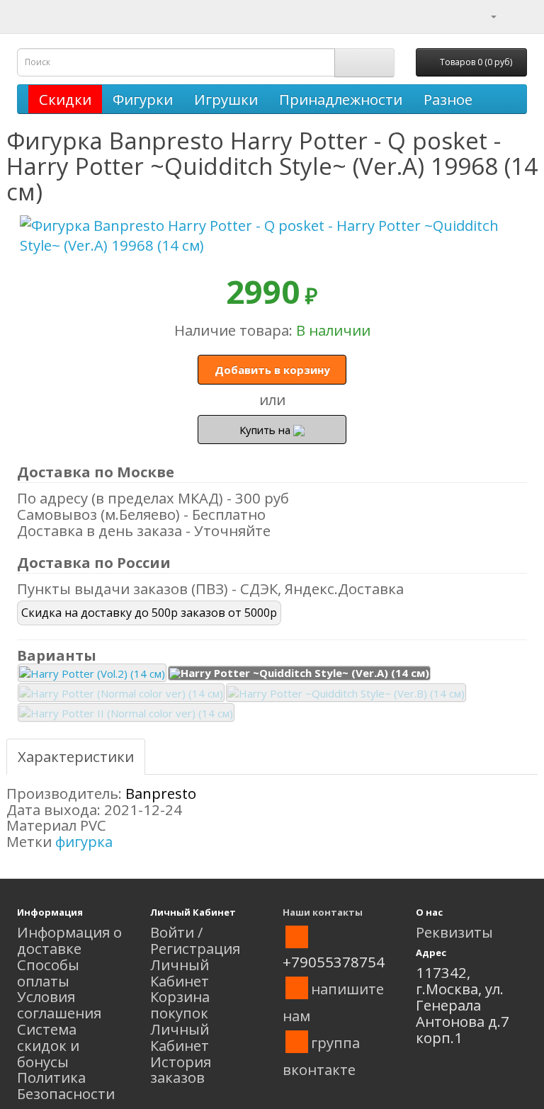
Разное (448, 99)
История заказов (180, 1070)
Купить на (266, 430)
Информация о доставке (69, 940)
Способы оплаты (48, 973)
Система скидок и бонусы (48, 1045)
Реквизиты (454, 932)
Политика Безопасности (66, 1085)
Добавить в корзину (272, 370)
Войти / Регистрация (195, 940)
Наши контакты (323, 912)
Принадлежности (340, 99)
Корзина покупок (180, 1004)
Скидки (65, 99)
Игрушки (226, 99)
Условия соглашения (59, 1004)
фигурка (84, 841)
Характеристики (76, 756)
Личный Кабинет (179, 973)
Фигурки (143, 99)
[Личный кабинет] (485, 15)
